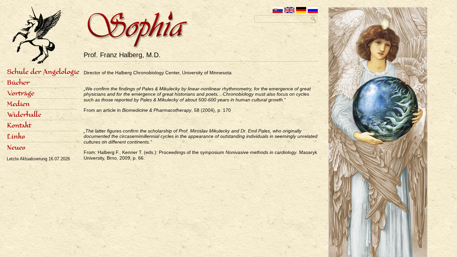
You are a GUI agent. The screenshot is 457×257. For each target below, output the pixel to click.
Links (16, 137)
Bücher (18, 83)
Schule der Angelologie (42, 72)
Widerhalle (24, 115)
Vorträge (20, 93)
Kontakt (19, 126)
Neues (16, 148)
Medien (18, 104)
